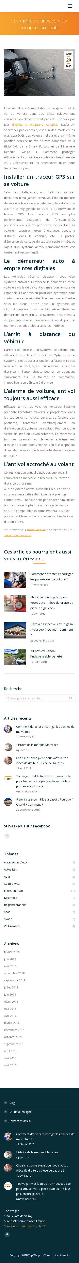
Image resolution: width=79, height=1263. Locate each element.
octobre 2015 (13, 1037)
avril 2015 (10, 1065)
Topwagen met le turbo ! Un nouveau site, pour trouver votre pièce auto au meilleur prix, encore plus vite (44, 781)
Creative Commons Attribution (17, 535)
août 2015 (10, 1051)
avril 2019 (10, 966)
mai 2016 (10, 1009)
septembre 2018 (15, 980)
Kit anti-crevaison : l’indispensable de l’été (46, 653)
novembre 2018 (14, 973)
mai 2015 (10, 1058)
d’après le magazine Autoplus (35, 124)
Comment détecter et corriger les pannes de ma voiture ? (51, 576)
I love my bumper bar (36, 529)
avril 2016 (10, 1016)
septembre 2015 (15, 1044)
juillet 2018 (11, 987)
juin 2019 (10, 959)
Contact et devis (19, 1121)
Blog (12, 1103)
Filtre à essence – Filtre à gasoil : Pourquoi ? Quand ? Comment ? (52, 629)
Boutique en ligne (20, 1112)
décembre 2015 (14, 1030)
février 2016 (12, 1023)
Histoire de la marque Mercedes (37, 745)
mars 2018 (11, 1001)
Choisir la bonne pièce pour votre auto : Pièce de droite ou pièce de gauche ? (51, 602)
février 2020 (12, 952)
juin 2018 (10, 994)
